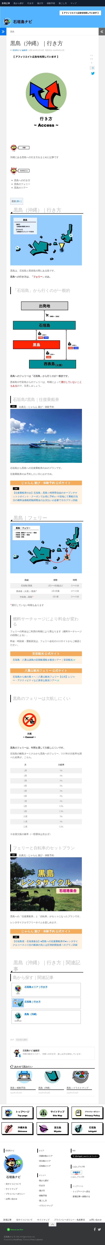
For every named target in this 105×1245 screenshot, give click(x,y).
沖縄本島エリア (46, 1156)
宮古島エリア (45, 1161)
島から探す (19, 3)
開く (19, 201)
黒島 (12, 31)
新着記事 (6, 3)
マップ (73, 3)
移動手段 (51, 3)
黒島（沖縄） (44, 1087)
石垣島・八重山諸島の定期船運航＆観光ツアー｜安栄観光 (43, 659)
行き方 (30, 3)
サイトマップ (11, 1189)
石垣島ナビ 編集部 (20, 50)
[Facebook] (95, 1229)
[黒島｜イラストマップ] (81, 1077)
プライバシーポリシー (15, 1194)
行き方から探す (21, 1040)
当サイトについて (13, 1184)
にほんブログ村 (77, 1177)
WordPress (17, 1239)
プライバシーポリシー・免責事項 (69, 1219)
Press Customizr (36, 1239)
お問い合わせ (11, 1199)
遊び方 (40, 3)
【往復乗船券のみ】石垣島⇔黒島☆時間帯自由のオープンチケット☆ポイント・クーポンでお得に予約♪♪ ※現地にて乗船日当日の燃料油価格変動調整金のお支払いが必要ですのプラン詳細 (45, 496)
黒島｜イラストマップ (77, 1087)
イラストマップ (46, 1205)
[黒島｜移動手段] (24, 1077)
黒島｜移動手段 (17, 1087)
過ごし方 (63, 3)
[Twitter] (99, 1229)
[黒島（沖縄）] (52, 1077)
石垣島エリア (45, 1166)
